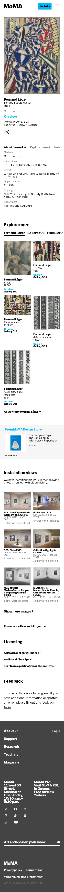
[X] (26, 809)
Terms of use (34, 870)
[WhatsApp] (7, 822)
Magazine (11, 762)
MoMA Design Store (27, 429)
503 (26, 121)
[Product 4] (14, 455)
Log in (56, 731)
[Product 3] (11, 455)
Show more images (17, 611)
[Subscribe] (58, 842)
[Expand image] (32, 55)
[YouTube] (16, 822)
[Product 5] (16, 455)
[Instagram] (7, 809)
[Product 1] (6, 455)
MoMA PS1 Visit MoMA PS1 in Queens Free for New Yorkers (46, 788)
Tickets (44, 6)
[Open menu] (57, 6)
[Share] (7, 132)
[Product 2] (9, 455)
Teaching (11, 754)
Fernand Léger (15, 99)
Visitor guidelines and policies (23, 876)
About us (11, 731)
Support (10, 739)
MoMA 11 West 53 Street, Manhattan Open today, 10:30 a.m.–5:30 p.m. (13, 792)
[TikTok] (16, 816)
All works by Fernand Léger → (22, 411)
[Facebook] (16, 809)
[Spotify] (26, 816)
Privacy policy (13, 870)
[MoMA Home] (13, 6)
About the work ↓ (15, 147)
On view (10, 116)
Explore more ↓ (40, 147)
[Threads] (7, 816)
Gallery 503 (35, 233)
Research (11, 746)
